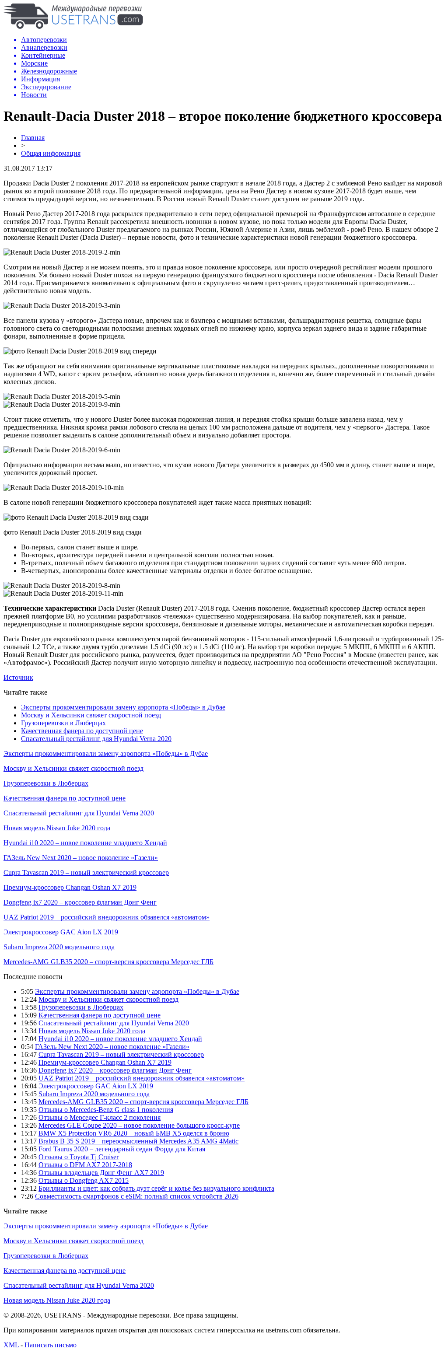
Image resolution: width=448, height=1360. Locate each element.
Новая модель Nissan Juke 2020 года (57, 828)
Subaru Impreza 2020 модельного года (59, 947)
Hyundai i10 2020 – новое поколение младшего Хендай (85, 842)
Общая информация (50, 153)
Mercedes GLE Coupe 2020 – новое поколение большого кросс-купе (139, 1125)
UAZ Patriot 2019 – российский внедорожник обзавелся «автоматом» (107, 917)
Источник (18, 677)
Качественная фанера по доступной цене (82, 730)
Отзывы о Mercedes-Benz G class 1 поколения (105, 1109)
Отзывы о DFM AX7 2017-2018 (85, 1164)
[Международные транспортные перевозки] (73, 26)
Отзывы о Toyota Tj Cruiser (78, 1157)
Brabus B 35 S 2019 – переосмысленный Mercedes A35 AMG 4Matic (138, 1141)
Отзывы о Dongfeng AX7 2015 (83, 1180)
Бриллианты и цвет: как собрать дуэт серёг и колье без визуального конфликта (156, 1188)
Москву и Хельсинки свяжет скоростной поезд (91, 715)
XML (11, 1345)
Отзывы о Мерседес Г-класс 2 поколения (99, 1117)
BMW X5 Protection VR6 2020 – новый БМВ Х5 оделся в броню (133, 1133)
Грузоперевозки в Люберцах (63, 723)
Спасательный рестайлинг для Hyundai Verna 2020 (96, 738)
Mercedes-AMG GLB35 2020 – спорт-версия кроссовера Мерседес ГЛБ (109, 961)
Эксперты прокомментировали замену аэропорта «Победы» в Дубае (123, 707)
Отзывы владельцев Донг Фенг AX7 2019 (101, 1172)
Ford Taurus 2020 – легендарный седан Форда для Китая (121, 1149)
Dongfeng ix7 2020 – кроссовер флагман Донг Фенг (80, 902)
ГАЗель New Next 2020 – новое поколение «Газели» (81, 857)
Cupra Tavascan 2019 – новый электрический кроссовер (86, 872)
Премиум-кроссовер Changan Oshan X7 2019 (70, 887)
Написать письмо (50, 1345)
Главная (33, 137)
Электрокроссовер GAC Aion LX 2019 (61, 932)
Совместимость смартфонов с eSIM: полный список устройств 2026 (136, 1196)
